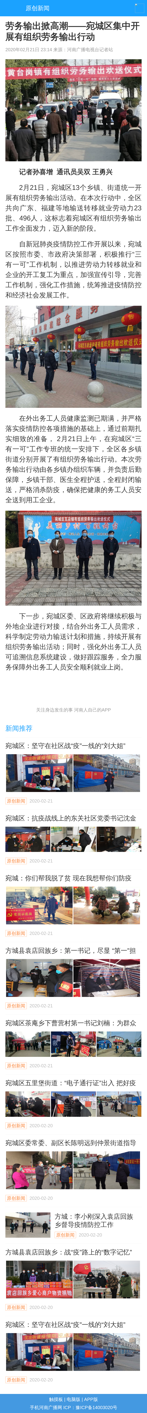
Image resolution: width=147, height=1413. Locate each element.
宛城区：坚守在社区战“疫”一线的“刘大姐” (65, 745)
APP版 (91, 1399)
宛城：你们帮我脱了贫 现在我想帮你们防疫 (68, 878)
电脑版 (73, 1399)
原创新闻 (37, 8)
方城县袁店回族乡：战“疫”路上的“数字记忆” (68, 1252)
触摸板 (56, 1399)
